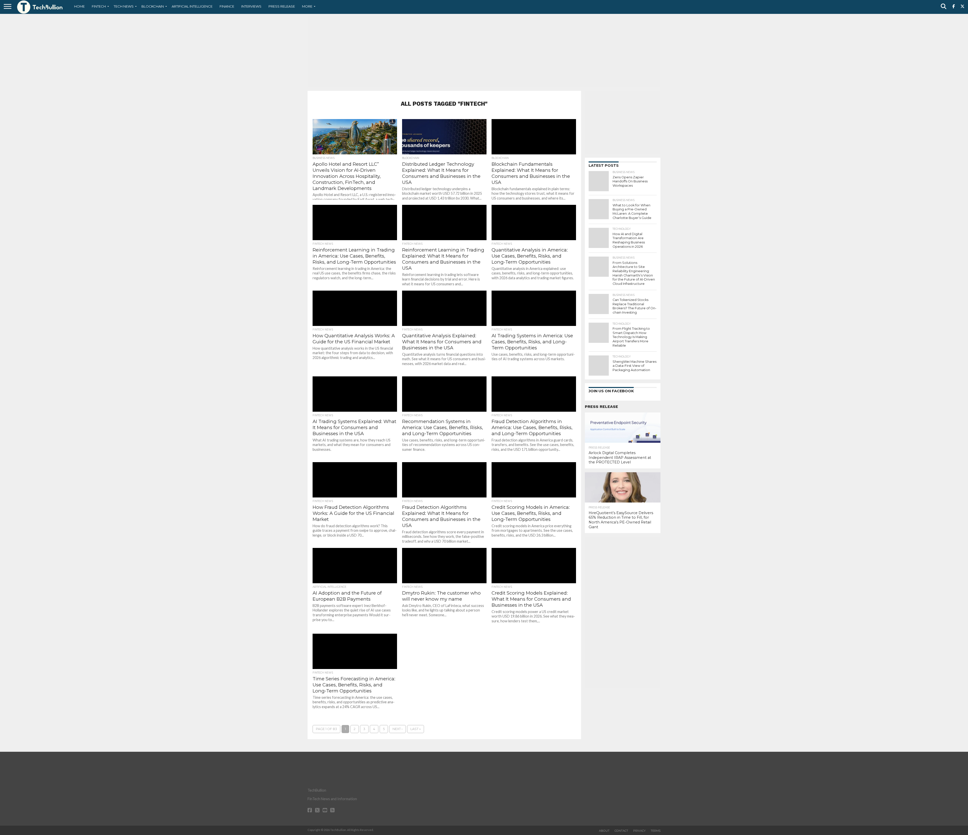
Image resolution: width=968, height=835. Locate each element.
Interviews (251, 6)
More (307, 6)
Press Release (281, 6)
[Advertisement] (484, 51)
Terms (655, 830)
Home (79, 6)
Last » (415, 729)
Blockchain (152, 6)
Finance (227, 6)
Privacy (639, 830)
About (604, 830)
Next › (397, 729)
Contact (621, 830)
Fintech (99, 6)
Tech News (124, 6)
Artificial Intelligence (192, 6)
